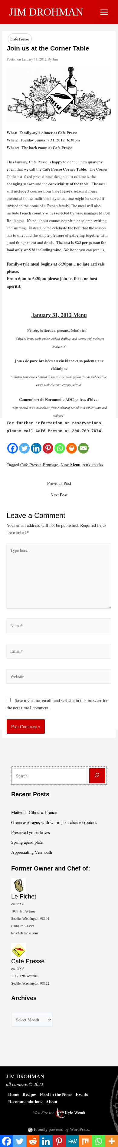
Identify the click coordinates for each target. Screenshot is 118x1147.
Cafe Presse (20, 39)
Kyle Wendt (75, 1112)
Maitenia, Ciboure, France (34, 812)
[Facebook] (12, 448)
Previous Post (59, 483)
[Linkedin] (36, 448)
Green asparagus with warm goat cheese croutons (54, 822)
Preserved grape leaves (30, 832)
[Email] (83, 448)
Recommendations (25, 1101)
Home (13, 1094)
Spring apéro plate (27, 842)
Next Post (59, 495)
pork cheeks (93, 464)
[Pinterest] (48, 448)
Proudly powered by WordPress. (62, 1129)
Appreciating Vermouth (31, 852)
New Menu (70, 464)
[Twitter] (24, 448)
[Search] (97, 775)
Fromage (50, 464)
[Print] (71, 448)
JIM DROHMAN (46, 12)
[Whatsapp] (59, 448)
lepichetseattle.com (24, 932)
